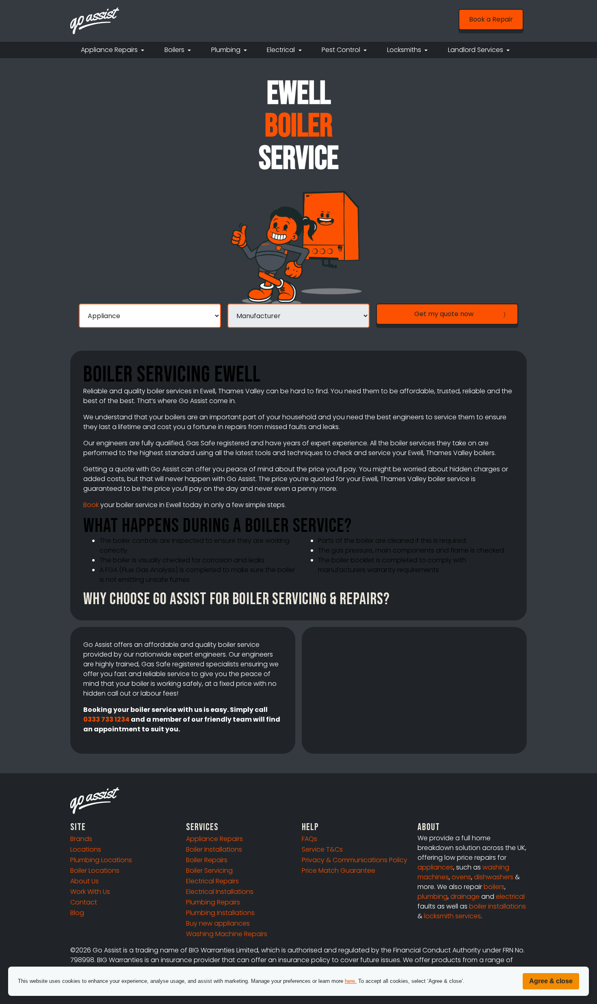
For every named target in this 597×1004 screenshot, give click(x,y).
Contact (83, 902)
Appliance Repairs (214, 839)
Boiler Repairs (206, 860)
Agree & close (551, 981)
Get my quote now (444, 314)
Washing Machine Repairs (226, 934)
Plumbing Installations (220, 912)
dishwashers (493, 877)
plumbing (432, 896)
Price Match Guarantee (338, 870)
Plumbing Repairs (213, 902)
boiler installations (497, 906)
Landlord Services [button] (476, 49)
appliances (435, 867)
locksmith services (452, 916)
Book (91, 505)
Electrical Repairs (212, 881)
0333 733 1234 (106, 719)
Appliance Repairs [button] (110, 49)
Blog (77, 912)
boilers (494, 886)
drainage (465, 896)
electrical (510, 896)
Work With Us (90, 891)
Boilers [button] (175, 49)
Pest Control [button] (342, 49)
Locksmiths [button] (405, 49)
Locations (85, 849)
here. (351, 981)
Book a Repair (491, 19)
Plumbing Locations (101, 860)
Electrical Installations (219, 891)
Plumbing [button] (226, 49)
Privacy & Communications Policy (354, 860)
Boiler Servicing (209, 870)
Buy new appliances (218, 923)
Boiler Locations (94, 870)
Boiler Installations (214, 849)
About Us (84, 881)
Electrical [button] (281, 49)
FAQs (309, 839)
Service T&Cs (322, 849)
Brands (81, 839)
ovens (461, 877)
